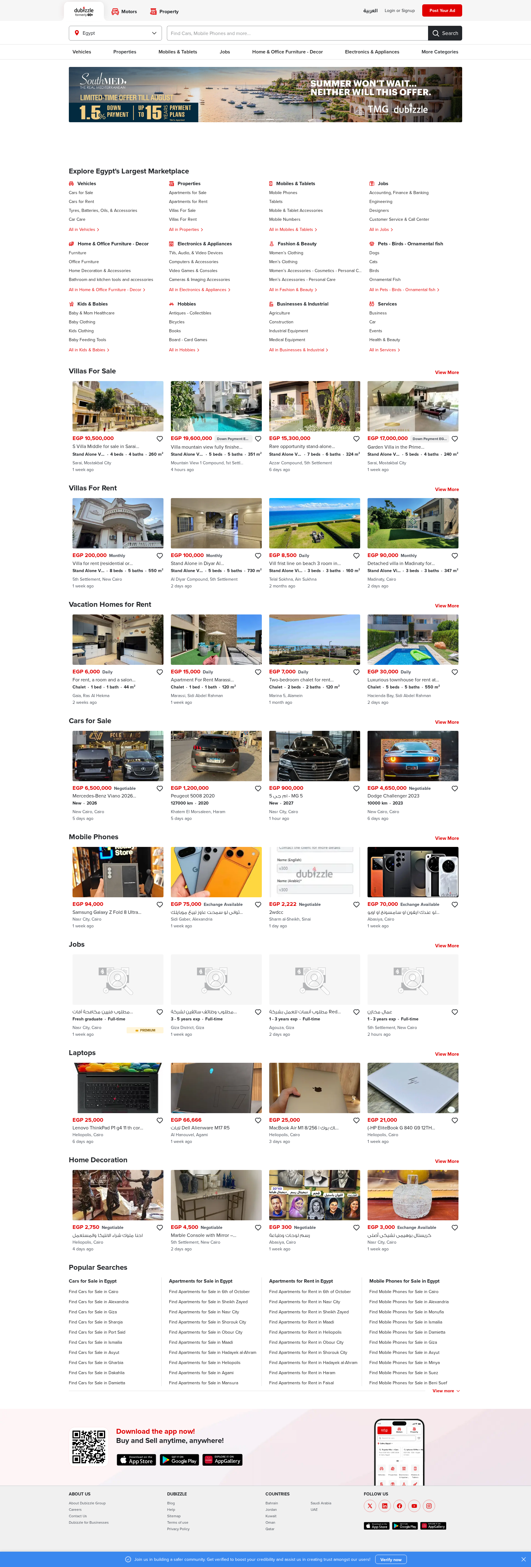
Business (378, 313)
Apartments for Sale (187, 192)
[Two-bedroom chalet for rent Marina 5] (315, 660)
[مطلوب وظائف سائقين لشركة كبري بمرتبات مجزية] (216, 996)
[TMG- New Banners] (265, 94)
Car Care (77, 219)
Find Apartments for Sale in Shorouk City (207, 1322)
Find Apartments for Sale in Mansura (203, 1383)
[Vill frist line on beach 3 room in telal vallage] (315, 543)
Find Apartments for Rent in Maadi (301, 1322)
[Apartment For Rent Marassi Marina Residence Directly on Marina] (216, 660)
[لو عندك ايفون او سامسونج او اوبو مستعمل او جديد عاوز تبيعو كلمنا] (413, 888)
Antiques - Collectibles (190, 313)
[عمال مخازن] (413, 996)
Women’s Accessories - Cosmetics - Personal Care (315, 270)
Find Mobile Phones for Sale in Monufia (406, 1312)
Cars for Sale (81, 192)
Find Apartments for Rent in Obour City (306, 1342)
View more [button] (443, 1391)
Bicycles (177, 322)
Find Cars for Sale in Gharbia (96, 1362)
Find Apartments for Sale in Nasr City (204, 1312)
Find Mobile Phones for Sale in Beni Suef (408, 1383)
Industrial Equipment (288, 331)
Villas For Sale (182, 210)
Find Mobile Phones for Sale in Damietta (407, 1332)
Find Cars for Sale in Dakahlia (96, 1373)
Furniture (77, 253)
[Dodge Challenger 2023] (413, 776)
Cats (373, 262)
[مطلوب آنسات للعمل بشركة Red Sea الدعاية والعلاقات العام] (315, 996)
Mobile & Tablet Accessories (296, 210)
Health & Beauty (384, 340)
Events (375, 331)
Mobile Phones (283, 192)
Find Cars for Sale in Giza (93, 1312)
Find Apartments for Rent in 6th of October (310, 1291)
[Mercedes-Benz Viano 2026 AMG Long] (118, 776)
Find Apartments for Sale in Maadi (201, 1342)
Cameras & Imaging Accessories (199, 279)
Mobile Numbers (285, 219)
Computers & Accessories (193, 262)
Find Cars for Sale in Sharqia (96, 1322)
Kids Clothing (81, 331)
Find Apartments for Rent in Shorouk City (308, 1352)
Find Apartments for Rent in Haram (302, 1373)
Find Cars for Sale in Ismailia (95, 1342)
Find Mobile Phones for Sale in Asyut (404, 1352)
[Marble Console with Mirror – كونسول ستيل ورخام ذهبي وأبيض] (216, 1211)
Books (175, 331)
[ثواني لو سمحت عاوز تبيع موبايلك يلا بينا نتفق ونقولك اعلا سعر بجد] (216, 888)
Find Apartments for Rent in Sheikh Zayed (309, 1312)
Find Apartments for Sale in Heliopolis (205, 1362)
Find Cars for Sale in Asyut (94, 1352)
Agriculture (279, 313)
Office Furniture (84, 262)
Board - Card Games (188, 340)
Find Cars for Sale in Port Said (97, 1332)
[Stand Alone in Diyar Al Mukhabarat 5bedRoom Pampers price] (216, 543)
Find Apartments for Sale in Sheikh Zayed (208, 1302)
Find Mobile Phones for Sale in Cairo (404, 1291)
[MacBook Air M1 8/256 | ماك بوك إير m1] (315, 1103)
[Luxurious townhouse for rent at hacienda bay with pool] (413, 660)
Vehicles (82, 51)
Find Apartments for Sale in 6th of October (209, 1291)
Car (372, 322)
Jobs (225, 51)
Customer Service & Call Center (399, 219)
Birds (374, 270)
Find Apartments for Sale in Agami (201, 1373)
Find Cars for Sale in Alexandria (98, 1302)
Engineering (380, 201)
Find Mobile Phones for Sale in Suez (403, 1373)
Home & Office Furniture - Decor (287, 51)
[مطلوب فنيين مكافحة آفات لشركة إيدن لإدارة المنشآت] (118, 996)
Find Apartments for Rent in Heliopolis (305, 1332)
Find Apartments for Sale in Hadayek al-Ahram (212, 1352)
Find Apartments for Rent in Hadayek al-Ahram (313, 1362)
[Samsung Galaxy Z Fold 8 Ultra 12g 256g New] (118, 888)
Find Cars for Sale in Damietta (97, 1383)
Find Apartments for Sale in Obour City (205, 1332)
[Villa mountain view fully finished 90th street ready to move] (216, 426)
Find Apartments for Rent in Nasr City (304, 1302)
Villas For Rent (183, 219)
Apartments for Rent (188, 201)
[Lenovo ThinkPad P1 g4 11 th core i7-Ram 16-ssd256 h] (118, 1103)
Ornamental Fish (385, 279)
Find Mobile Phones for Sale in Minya (404, 1362)
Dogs (374, 253)
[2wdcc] (315, 888)
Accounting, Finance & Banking (399, 192)
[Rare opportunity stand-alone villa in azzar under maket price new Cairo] (315, 426)
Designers (379, 210)
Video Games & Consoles (193, 270)
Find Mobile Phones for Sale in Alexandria (409, 1302)
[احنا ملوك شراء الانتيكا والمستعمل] (118, 1211)
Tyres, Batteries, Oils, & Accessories (103, 210)
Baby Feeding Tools (87, 340)
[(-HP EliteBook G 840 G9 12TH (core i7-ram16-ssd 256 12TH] (413, 1103)
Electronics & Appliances (372, 51)
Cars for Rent (81, 201)
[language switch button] (370, 11)
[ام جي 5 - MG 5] (315, 776)
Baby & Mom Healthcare (92, 313)
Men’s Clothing (283, 262)
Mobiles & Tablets (178, 51)
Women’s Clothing (286, 253)
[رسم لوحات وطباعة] (315, 1211)
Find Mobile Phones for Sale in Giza (403, 1342)
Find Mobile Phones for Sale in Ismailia (405, 1322)
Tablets (276, 201)
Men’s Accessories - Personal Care (302, 279)
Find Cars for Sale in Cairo (93, 1291)
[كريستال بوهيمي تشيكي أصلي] (413, 1211)
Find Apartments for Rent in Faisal (301, 1383)
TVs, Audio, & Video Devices (196, 253)
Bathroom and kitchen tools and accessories (111, 279)
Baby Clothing (82, 322)
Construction (281, 322)
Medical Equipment (287, 340)
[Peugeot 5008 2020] (216, 776)
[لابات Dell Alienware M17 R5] (216, 1103)
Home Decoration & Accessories (100, 270)
